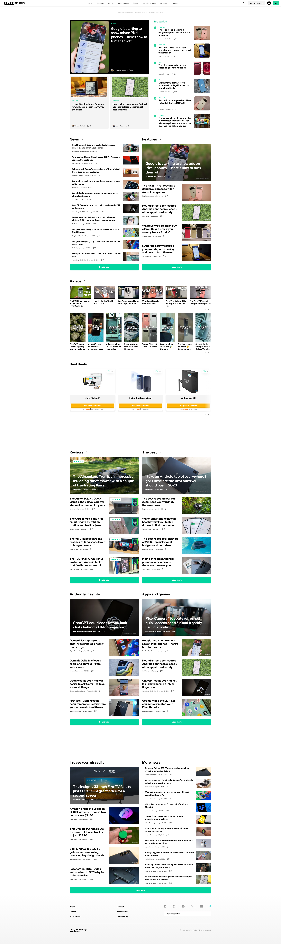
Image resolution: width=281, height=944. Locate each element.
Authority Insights (149, 3)
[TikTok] (210, 906)
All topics (163, 3)
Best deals (78, 364)
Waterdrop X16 (188, 398)
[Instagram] (174, 906)
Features (149, 139)
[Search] (243, 3)
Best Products (123, 3)
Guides (135, 3)
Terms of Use (122, 911)
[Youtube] (183, 906)
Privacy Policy (75, 916)
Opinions (100, 3)
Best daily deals (254, 3)
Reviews (111, 3)
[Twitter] (192, 906)
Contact (120, 907)
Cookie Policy (122, 916)
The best (149, 452)
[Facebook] (165, 906)
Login (276, 3)
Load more (104, 267)
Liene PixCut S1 (92, 398)
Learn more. (159, 12)
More (175, 3)
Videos (75, 281)
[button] (140, 3)
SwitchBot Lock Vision (140, 398)
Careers (73, 911)
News (90, 3)
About (72, 907)
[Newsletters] (201, 906)
